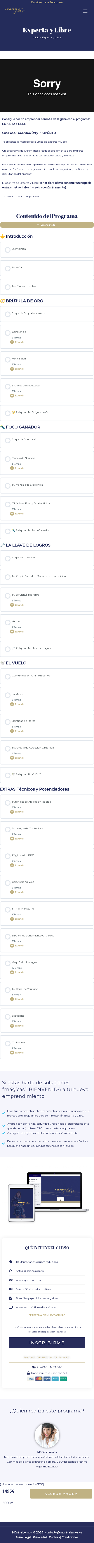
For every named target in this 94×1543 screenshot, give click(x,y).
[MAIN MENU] (85, 11)
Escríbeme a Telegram (47, 2)
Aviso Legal (23, 1537)
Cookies (54, 1537)
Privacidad (40, 1537)
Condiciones (70, 1537)
